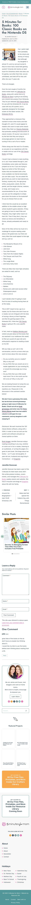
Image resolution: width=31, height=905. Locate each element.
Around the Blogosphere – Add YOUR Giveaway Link (7, 495)
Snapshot (17, 459)
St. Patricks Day (9, 873)
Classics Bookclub (22, 129)
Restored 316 (15, 895)
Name (5, 601)
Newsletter (7, 854)
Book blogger (6, 441)
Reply (4, 655)
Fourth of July (21, 876)
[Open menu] (27, 7)
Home (6, 848)
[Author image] (3, 36)
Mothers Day (8, 876)
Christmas (20, 882)
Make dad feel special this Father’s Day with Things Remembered (23, 496)
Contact (6, 857)
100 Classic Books (23, 101)
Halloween (7, 882)
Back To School (9, 879)
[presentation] (17, 530)
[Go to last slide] (2, 536)
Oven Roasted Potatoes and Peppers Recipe (8, 763)
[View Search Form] (3, 7)
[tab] (12, 553)
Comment (6, 575)
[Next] (28, 536)
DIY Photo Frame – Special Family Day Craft (21, 764)
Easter (19, 873)
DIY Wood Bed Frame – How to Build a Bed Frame (22, 744)
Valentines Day (22, 871)
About (6, 851)
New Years (7, 871)
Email (5, 609)
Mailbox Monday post (20, 331)
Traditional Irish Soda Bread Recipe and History (8, 744)
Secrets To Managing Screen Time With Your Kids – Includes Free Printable (16, 547)
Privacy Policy (15, 902)
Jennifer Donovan (11, 36)
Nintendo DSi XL (7, 114)
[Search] (26, 710)
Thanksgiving (21, 879)
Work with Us (21, 899)
